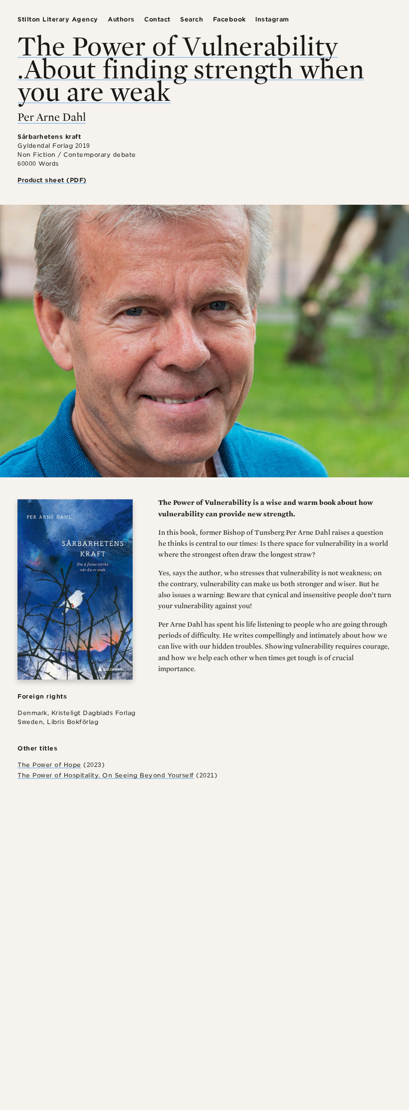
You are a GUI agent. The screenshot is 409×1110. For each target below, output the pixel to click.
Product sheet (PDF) (52, 180)
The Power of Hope (49, 764)
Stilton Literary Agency (57, 19)
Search (191, 19)
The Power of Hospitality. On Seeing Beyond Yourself (105, 775)
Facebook (229, 19)
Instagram (272, 19)
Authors (121, 19)
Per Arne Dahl (51, 117)
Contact (157, 19)
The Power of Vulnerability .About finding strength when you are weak (190, 67)
